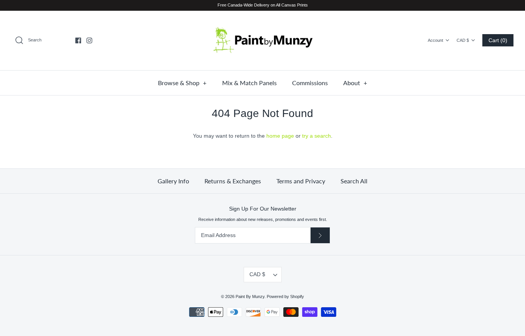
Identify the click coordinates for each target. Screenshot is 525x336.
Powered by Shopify (285, 296)
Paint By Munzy (250, 296)
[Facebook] (78, 40)
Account (435, 40)
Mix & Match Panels (249, 82)
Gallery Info (173, 180)
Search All (354, 180)
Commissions (310, 82)
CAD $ (463, 40)
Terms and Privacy (300, 180)
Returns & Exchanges (232, 180)
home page (280, 136)
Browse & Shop (182, 82)
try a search (316, 136)
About (355, 82)
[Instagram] (89, 40)
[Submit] (320, 235)
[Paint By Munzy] (262, 40)
